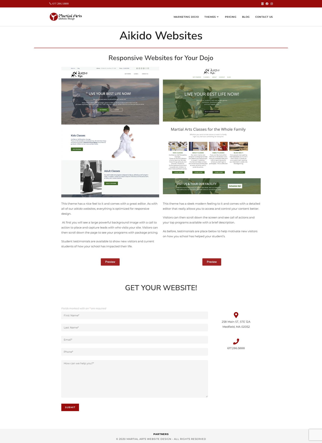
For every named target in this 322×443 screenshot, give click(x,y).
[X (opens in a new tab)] (262, 4)
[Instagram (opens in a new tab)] (271, 4)
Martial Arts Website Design (149, 438)
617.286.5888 (60, 3)
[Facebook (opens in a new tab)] (267, 4)
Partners (161, 434)
